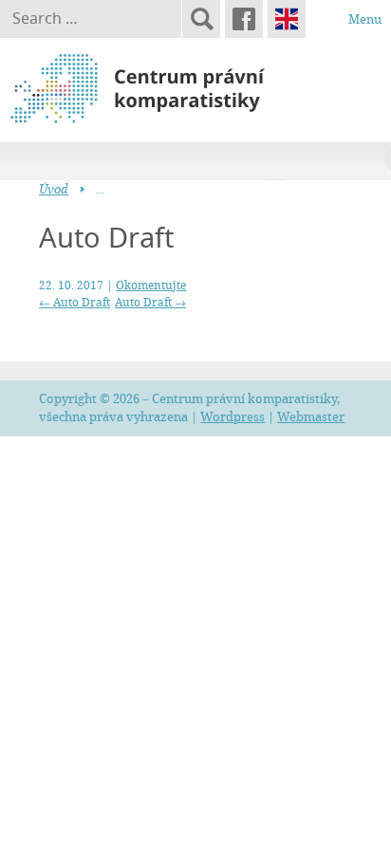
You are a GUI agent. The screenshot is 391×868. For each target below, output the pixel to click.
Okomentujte (151, 284)
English (287, 19)
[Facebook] (244, 19)
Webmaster (310, 416)
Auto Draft (74, 301)
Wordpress (232, 416)
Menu (365, 19)
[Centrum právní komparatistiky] (190, 89)
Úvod (53, 188)
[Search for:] (90, 19)
